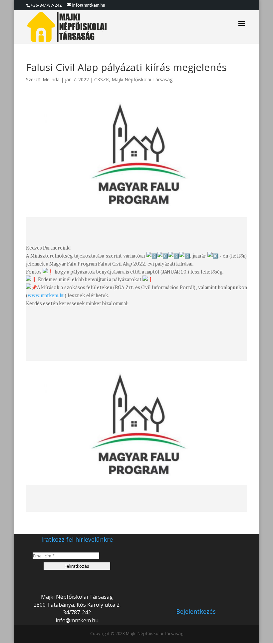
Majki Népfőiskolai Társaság (142, 79)
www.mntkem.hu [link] (46, 295)
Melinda (51, 79)
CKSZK (101, 79)
